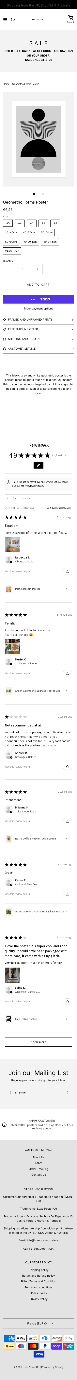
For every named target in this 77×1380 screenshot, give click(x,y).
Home (6, 83)
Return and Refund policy (38, 1275)
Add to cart (38, 284)
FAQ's (38, 1163)
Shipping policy (39, 1270)
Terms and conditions (38, 1287)
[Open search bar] (14, 19)
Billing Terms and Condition (38, 1281)
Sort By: (51, 507)
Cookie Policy (38, 1293)
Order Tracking (38, 1169)
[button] (38, 139)
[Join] (67, 1092)
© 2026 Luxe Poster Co (26, 1367)
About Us (38, 1157)
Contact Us (38, 1174)
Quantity (8, 260)
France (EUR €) (37, 1323)
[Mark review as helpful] (67, 571)
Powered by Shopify (52, 1367)
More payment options (38, 308)
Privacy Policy (38, 1299)
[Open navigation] (5, 19)
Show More (49, 745)
